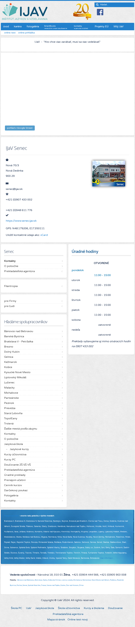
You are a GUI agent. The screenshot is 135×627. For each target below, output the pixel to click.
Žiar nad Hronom (72, 585)
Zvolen (63, 585)
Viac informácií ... (107, 558)
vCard (44, 235)
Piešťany (113, 580)
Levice (64, 580)
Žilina (81, 585)
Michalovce (77, 580)
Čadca (45, 580)
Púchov (19, 585)
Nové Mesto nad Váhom (100, 580)
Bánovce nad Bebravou (25, 580)
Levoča (70, 580)
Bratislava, (38, 580)
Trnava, (43, 585)
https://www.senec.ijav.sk (21, 220)
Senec (25, 585)
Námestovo (86, 580)
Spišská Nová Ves (34, 585)
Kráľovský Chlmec (54, 580)
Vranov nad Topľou (53, 585)
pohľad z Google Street (20, 128)
